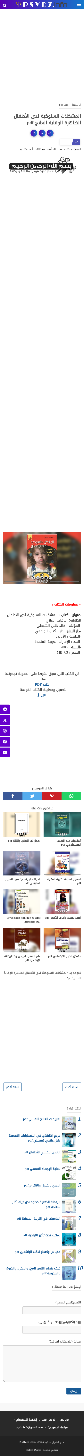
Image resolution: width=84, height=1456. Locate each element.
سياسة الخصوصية (58, 1427)
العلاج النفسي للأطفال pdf (42, 1152)
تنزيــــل (41, 695)
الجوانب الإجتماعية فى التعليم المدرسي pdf (22, 881)
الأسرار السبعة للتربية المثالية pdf (64, 881)
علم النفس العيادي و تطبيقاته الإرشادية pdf (22, 958)
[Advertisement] (42, 56)
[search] (4, 5)
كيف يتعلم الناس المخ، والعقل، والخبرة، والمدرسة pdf (33, 1270)
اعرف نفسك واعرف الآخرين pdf (63, 918)
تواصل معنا (48, 1419)
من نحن (64, 1419)
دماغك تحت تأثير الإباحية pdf (41, 1235)
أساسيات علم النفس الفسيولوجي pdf (69, 843)
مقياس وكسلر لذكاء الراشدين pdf (37, 1252)
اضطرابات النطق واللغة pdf (24, 841)
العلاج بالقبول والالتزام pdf (42, 1185)
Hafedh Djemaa (33, 1450)
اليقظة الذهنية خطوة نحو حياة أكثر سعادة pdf (36, 1204)
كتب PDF (42, 684)
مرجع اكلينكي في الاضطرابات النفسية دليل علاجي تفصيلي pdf (34, 1138)
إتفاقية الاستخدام (26, 1419)
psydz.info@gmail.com (29, 1427)
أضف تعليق (26, 149)
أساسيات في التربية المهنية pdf (38, 1219)
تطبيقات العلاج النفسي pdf (41, 1119)
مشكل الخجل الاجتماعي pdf (64, 956)
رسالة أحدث (72, 1087)
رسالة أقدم (12, 1087)
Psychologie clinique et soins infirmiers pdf (23, 920)
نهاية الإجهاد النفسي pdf (42, 1169)
